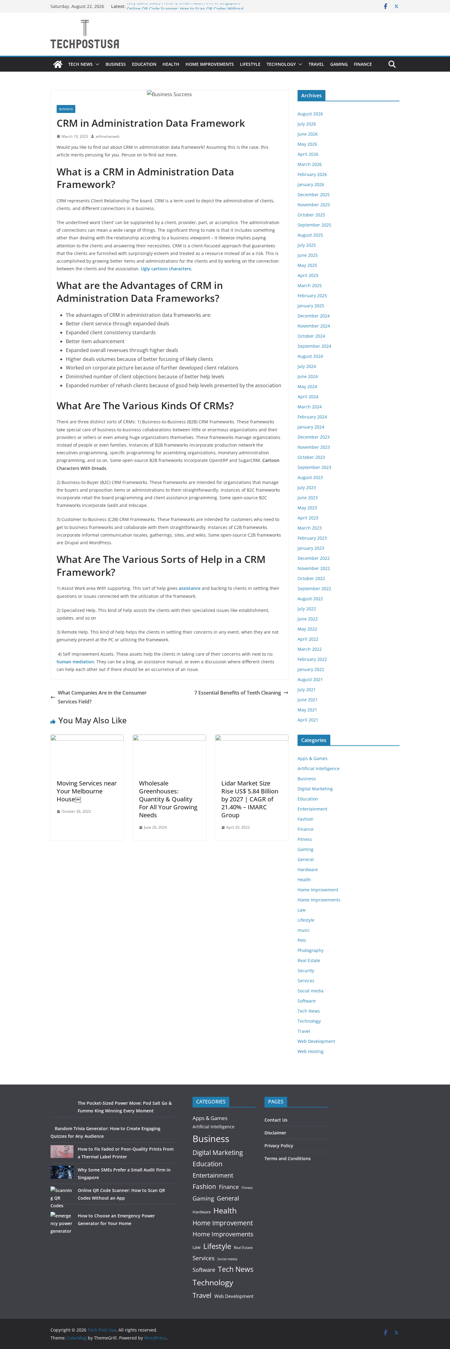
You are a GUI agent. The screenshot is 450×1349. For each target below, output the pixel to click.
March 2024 (310, 407)
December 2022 (314, 558)
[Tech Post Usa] (58, 64)
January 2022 (311, 669)
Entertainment (312, 809)
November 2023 (314, 447)
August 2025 (310, 235)
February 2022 (312, 659)
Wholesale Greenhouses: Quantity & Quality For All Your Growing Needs (168, 799)
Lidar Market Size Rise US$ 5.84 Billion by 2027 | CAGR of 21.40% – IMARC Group (249, 799)
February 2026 (312, 174)
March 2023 (310, 528)
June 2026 (308, 134)
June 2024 (308, 376)
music (304, 930)
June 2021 (308, 700)
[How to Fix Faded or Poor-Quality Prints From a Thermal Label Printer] (62, 1151)
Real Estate (309, 960)
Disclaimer (275, 1133)
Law (302, 910)
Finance (363, 64)
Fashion (305, 819)
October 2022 (311, 578)
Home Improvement (318, 890)
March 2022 (310, 649)
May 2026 (307, 144)
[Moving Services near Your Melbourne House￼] (87, 739)
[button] (96, 64)
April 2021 (308, 720)
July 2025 (307, 245)
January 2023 (311, 548)
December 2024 (314, 316)
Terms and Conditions (287, 1158)
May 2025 (307, 265)
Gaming (339, 64)
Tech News (80, 64)
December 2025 (314, 194)
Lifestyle (250, 64)
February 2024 (312, 417)
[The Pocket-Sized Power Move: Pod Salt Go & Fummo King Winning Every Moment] (62, 1110)
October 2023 (311, 457)
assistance (190, 588)
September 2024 (314, 346)
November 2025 (314, 205)
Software (307, 1001)
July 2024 (307, 366)
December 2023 (314, 437)
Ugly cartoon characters (166, 269)
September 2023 (314, 467)
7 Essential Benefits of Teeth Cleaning (237, 692)
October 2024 (311, 336)
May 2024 (307, 386)
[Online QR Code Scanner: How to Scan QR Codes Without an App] (62, 1197)
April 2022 (308, 639)
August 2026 (310, 114)
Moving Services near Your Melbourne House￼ (87, 791)
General (306, 859)
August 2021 (310, 679)
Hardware (308, 869)
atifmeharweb (107, 136)
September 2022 (314, 588)
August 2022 (310, 598)
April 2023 (308, 518)
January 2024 (311, 427)
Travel (316, 64)
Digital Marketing (315, 789)
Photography (311, 950)
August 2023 (310, 477)
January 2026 (311, 184)
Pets (302, 940)
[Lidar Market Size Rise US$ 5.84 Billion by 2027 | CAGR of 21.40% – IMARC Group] (251, 739)
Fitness (305, 839)
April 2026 (308, 154)
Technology (281, 64)
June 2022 (308, 619)
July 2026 (307, 124)
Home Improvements (210, 64)
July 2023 (307, 487)
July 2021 (307, 689)
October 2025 (311, 215)
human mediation (75, 662)
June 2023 (308, 497)
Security (306, 970)
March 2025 (310, 285)
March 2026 (310, 164)
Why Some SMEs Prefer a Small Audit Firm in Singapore (183, 6)
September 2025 (314, 225)
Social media (311, 991)
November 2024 (314, 326)
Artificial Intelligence (318, 768)
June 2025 (308, 255)
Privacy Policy (278, 1146)
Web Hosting (311, 1051)
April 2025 (308, 275)
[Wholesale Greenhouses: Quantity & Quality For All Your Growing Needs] (169, 739)
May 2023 (307, 508)
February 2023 (312, 538)
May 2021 (307, 710)
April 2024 (308, 396)
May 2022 (307, 629)
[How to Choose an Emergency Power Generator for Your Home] (62, 1223)
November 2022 (314, 568)
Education (144, 64)
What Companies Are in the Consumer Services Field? (102, 697)
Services (306, 981)
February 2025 (312, 295)
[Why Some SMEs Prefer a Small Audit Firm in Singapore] (62, 1172)
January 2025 (311, 306)
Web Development (316, 1041)
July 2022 (307, 609)
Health (171, 64)
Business (116, 64)
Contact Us (275, 1120)
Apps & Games (313, 758)
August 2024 (310, 356)
